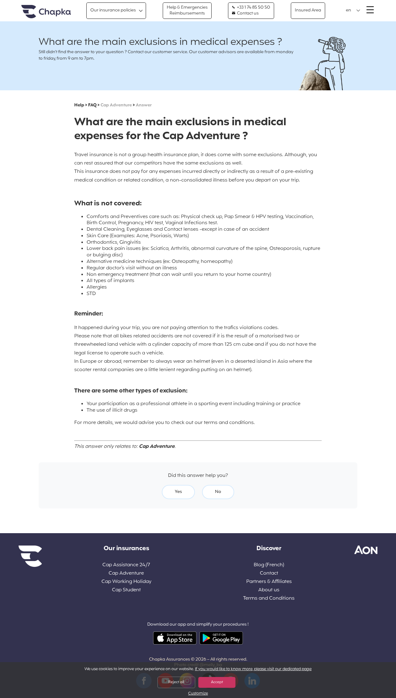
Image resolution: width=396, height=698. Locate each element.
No (218, 492)
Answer (144, 105)
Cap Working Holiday (126, 582)
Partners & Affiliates (269, 582)
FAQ (92, 105)
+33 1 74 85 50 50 (253, 8)
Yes (178, 492)
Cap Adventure (116, 105)
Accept (217, 682)
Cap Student (126, 590)
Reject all (176, 682)
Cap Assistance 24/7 (126, 565)
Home (46, 12)
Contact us (247, 13)
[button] (353, 10)
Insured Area (308, 10)
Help (79, 105)
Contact (269, 573)
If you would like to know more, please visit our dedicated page (253, 669)
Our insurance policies (113, 10)
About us (268, 590)
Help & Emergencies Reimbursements (187, 10)
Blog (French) (269, 565)
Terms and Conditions (269, 598)
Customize (198, 693)
